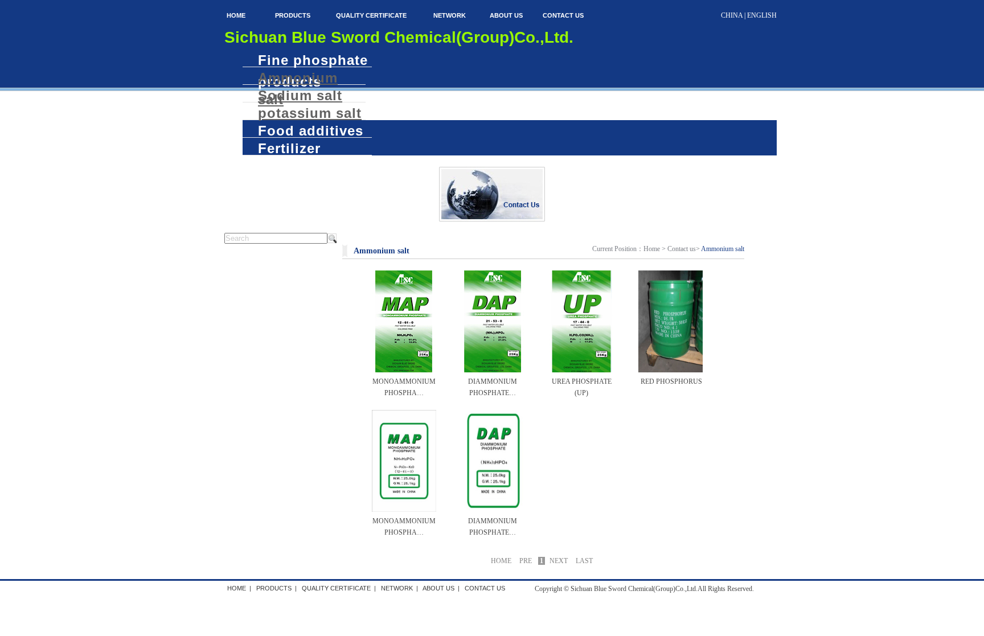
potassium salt (310, 112)
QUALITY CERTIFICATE (371, 15)
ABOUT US (506, 15)
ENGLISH (762, 15)
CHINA (732, 15)
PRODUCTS (292, 15)
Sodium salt (300, 95)
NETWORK (449, 15)
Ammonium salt (298, 77)
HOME (236, 15)
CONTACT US (563, 15)
